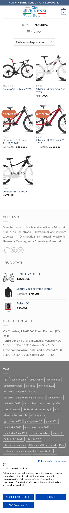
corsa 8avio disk (12, 409)
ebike (57, 409)
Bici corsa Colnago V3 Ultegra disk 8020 (24, 397)
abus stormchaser (13, 385)
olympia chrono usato (15, 445)
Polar (62, 445)
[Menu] (5, 11)
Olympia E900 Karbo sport (42, 445)
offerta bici (57, 433)
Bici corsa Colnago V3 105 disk (19, 391)
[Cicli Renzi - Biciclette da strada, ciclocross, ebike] (34, 11)
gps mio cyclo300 (12, 421)
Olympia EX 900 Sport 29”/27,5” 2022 (15, 142)
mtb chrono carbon (39, 433)
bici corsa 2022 (46, 385)
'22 (5, 379)
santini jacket (45, 451)
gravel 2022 (51, 421)
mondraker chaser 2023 (36, 427)
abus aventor (36, 379)
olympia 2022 (34, 439)
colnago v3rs (53, 403)
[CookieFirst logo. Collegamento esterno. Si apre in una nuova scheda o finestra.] (4, 464)
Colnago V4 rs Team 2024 (17, 89)
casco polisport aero (33, 403)
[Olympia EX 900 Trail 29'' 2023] (51, 119)
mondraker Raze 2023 (15, 433)
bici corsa (30, 385)
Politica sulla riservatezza (52, 461)
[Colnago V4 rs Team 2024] (18, 68)
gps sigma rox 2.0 (33, 421)
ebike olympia (37, 415)
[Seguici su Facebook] (7, 250)
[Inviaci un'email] (20, 250)
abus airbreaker (18, 379)
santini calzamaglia (26, 451)
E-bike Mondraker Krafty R (37, 409)
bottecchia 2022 (12, 403)
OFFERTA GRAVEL (14, 439)
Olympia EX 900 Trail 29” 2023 (50, 142)
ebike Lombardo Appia (15, 415)
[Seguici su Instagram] (14, 250)
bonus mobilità (55, 397)
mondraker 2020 (12, 427)
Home (25, 24)
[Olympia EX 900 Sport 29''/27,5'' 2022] (18, 119)
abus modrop (53, 379)
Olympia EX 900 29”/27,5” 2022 (50, 90)
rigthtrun (8, 451)
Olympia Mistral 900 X (15, 191)
